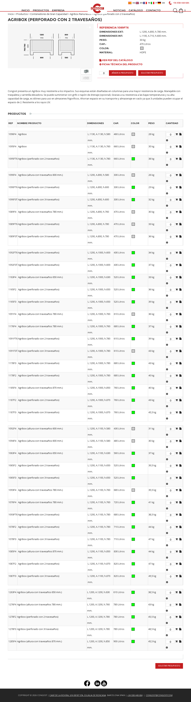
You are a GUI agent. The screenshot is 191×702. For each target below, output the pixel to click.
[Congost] (97, 8)
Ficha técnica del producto (122, 64)
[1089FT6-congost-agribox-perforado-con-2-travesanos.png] (86, 71)
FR (148, 3)
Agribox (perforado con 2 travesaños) (38, 158)
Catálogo (136, 10)
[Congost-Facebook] (87, 683)
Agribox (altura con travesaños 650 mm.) (40, 277)
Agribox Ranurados (80, 14)
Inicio (25, 10)
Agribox (22, 134)
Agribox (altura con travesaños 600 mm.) (40, 175)
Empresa (58, 10)
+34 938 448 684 (181, 3)
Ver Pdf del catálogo (117, 60)
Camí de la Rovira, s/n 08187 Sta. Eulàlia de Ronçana (77, 695)
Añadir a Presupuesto (122, 73)
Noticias (119, 10)
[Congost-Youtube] (104, 683)
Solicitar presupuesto (152, 73)
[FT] (167, 140)
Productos (41, 10)
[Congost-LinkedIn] (97, 683)
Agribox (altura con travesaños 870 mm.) (40, 387)
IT (155, 3)
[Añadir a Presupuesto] (177, 134)
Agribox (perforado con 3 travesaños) (38, 199)
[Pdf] (180, 134)
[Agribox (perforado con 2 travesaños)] (51, 46)
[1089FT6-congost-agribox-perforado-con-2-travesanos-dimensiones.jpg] (86, 78)
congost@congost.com (159, 695)
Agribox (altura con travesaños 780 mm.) (40, 211)
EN (141, 3)
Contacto (153, 10)
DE (163, 3)
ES (133, 3)
